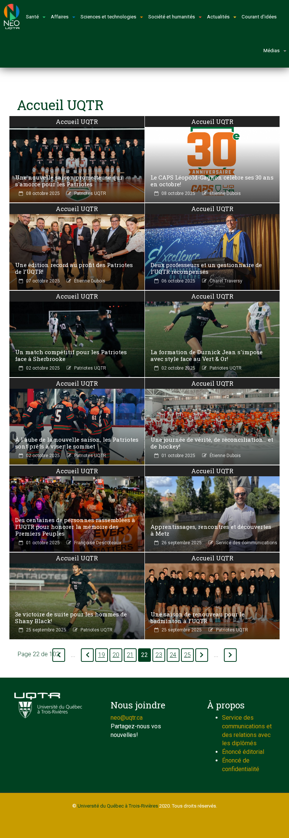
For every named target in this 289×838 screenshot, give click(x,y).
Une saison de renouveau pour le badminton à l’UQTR (198, 617)
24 (173, 655)
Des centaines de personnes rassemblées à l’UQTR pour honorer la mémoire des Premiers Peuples (75, 526)
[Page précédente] (87, 655)
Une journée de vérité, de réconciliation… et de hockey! (212, 443)
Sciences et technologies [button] (108, 17)
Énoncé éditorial (243, 751)
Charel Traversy (226, 281)
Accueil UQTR (77, 121)
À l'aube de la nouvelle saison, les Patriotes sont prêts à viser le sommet (76, 443)
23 (158, 655)
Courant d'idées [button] (259, 17)
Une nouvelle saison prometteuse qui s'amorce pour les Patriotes (68, 181)
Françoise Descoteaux (97, 542)
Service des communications (246, 542)
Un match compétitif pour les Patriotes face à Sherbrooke (71, 355)
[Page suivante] (201, 655)
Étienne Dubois (225, 193)
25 (187, 655)
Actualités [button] (218, 17)
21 (130, 655)
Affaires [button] (59, 17)
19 (101, 655)
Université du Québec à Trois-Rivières (118, 806)
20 (116, 655)
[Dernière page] (230, 655)
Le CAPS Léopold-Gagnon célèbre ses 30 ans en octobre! (212, 181)
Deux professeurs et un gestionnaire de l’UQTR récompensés (206, 268)
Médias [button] (271, 50)
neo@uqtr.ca (127, 717)
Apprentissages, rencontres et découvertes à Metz (211, 530)
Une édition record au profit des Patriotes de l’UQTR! (74, 268)
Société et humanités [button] (171, 17)
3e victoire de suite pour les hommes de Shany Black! (71, 617)
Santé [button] (32, 17)
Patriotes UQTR (90, 193)
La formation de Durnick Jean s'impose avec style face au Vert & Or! (207, 355)
